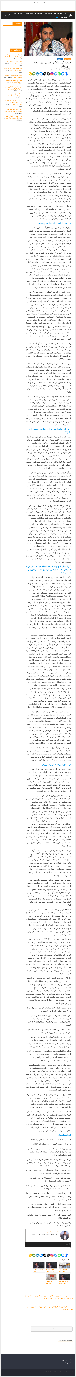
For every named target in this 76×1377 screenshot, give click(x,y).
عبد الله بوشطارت (54, 69)
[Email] (33, 73)
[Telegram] (55, 73)
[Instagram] (52, 73)
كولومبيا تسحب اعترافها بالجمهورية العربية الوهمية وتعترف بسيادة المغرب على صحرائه (12, 102)
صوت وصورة (63, 17)
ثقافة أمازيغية (29, 13)
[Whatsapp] (59, 73)
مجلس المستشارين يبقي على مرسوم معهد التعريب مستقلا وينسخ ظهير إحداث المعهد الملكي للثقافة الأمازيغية (49, 1297)
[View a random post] (5, 15)
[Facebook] (66, 73)
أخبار (65, 13)
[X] (48, 73)
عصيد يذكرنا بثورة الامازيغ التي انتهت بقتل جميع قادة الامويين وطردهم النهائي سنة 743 (49, 1308)
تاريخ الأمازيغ (38, 13)
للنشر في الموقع (66, 1360)
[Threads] (44, 73)
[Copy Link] (30, 73)
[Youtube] (67, 1244)
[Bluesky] (41, 73)
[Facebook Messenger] (62, 73)
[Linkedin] (37, 73)
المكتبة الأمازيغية (18, 13)
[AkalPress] (70, 15)
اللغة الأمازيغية (58, 13)
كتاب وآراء (49, 13)
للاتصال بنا (68, 1363)
